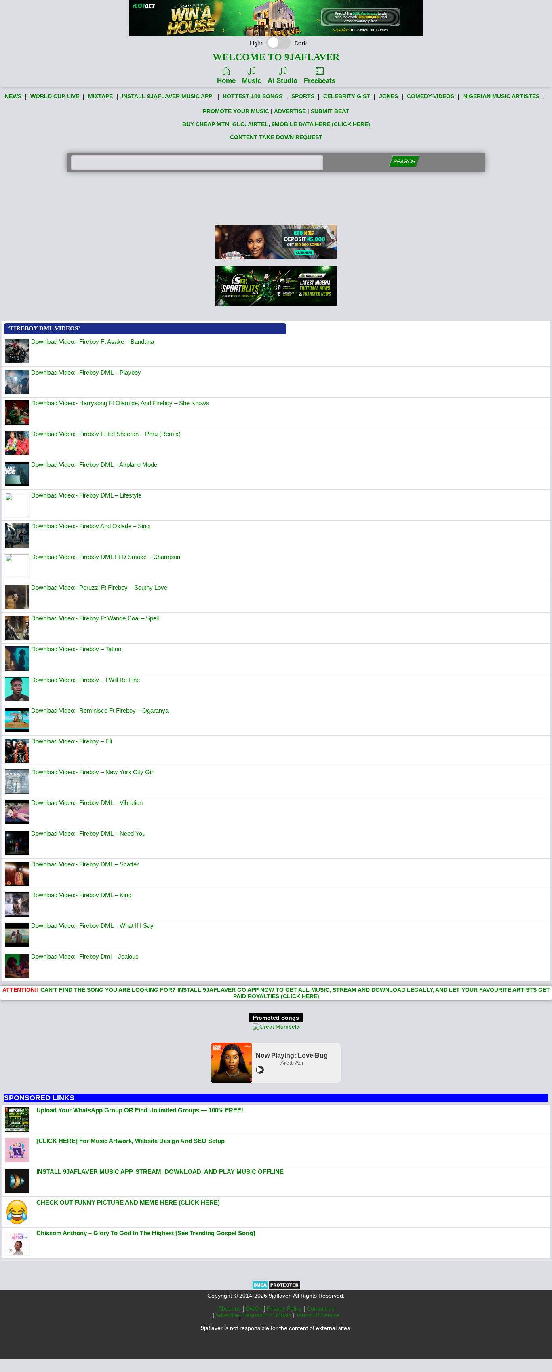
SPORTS (302, 96)
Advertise (227, 1315)
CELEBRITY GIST (346, 96)
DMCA (254, 1308)
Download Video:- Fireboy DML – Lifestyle (86, 495)
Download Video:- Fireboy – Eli (71, 741)
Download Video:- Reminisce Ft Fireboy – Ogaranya (100, 710)
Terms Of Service (318, 1315)
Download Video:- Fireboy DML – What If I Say (92, 925)
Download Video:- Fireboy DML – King (81, 894)
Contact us (320, 1308)
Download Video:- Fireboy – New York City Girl (92, 772)
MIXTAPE (100, 96)
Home (226, 81)
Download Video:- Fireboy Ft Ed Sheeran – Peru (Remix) (106, 433)
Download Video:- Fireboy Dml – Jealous (85, 956)
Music (251, 81)
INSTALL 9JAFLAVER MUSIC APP (167, 96)
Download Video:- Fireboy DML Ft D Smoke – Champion (105, 556)
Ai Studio (282, 81)
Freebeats (319, 81)
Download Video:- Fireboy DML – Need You (88, 833)
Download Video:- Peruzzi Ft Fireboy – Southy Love (99, 587)
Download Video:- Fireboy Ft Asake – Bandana (92, 341)
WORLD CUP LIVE (54, 96)
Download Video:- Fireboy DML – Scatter (85, 864)
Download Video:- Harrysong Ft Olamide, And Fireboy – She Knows (120, 403)
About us (230, 1308)
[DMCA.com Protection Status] (276, 1288)
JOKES (388, 96)
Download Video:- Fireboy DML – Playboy (86, 372)
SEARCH (404, 162)
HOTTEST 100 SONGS (252, 96)
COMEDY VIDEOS (430, 96)
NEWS (13, 96)
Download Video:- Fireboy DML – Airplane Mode (94, 464)
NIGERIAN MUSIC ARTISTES (501, 96)
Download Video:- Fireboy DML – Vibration (87, 802)
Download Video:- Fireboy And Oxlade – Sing (90, 526)
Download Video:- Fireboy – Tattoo (76, 649)
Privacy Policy (285, 1308)
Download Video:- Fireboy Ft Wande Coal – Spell (95, 618)
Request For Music (267, 1315)
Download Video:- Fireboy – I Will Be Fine (85, 679)
